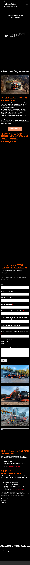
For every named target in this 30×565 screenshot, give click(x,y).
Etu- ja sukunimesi (7, 291)
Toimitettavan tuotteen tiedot (11, 325)
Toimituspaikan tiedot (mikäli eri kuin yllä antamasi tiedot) (14, 318)
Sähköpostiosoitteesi (8, 298)
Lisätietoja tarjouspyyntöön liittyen (12, 347)
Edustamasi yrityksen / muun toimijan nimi (14, 285)
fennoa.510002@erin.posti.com (19, 489)
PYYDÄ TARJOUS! (15, 129)
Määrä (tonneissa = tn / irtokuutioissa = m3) (15, 332)
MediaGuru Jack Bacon (22, 551)
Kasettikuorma (7, 342)
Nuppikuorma (7, 344)
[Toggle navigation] (26, 5)
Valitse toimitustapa (8, 340)
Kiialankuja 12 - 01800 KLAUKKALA (22, 1)
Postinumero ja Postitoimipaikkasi (12, 311)
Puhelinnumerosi (7, 304)
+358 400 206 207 (8, 1)
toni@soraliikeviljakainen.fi (13, 466)
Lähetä (4, 360)
